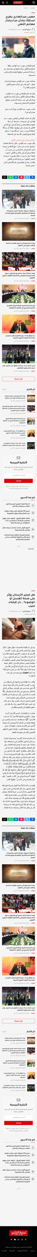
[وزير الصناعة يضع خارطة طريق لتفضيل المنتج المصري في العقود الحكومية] (18, 293)
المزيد (4, 389)
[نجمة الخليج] (22, 2)
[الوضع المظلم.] (7, 2)
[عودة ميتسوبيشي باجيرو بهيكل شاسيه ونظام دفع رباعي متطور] (18, 231)
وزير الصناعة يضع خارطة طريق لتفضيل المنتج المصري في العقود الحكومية (14, 421)
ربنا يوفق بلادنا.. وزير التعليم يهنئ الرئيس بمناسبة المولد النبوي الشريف (14, 433)
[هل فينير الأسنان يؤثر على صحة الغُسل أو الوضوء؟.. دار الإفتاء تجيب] (18, 629)
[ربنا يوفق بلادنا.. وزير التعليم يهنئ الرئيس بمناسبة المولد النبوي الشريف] (18, 324)
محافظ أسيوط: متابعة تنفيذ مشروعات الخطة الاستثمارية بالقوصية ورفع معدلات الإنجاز (20, 213)
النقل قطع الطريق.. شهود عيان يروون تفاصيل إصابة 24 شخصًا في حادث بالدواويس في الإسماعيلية (16, 521)
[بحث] (3, 2)
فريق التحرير (26, 29)
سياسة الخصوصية (19, 488)
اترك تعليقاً (19, 379)
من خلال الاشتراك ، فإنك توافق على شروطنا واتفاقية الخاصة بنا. (17, 487)
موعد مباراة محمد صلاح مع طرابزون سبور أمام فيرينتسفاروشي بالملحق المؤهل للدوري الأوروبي (18, 276)
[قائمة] (33, 2)
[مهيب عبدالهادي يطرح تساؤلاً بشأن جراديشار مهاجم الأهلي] (18, 47)
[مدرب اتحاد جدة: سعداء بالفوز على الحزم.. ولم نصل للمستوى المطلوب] (18, 354)
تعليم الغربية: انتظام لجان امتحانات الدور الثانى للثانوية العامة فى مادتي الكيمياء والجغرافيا (17, 537)
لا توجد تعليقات (28, 32)
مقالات (33, 12)
